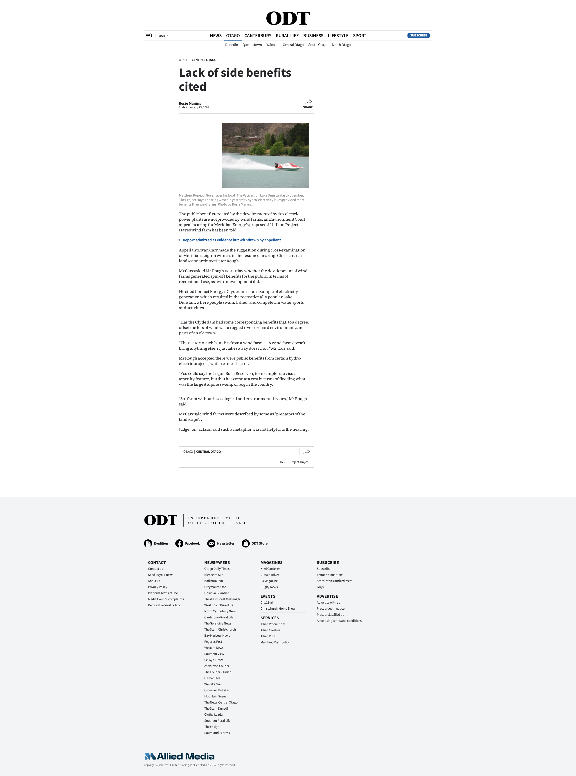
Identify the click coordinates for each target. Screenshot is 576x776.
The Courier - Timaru (218, 672)
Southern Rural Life (217, 720)
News (216, 35)
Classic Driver (270, 574)
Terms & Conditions (330, 574)
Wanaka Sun (213, 684)
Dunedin (231, 45)
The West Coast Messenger (222, 599)
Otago (233, 35)
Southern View (214, 654)
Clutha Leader (213, 714)
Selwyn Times (213, 660)
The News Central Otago (221, 702)
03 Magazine (269, 581)
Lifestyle (338, 35)
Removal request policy (164, 605)
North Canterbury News (220, 611)
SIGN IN (164, 36)
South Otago (317, 45)
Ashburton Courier (216, 666)
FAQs (320, 587)
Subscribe (418, 35)
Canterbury (257, 35)
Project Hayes (299, 462)
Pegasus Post (213, 641)
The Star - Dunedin (217, 708)
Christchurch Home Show (278, 608)
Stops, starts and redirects (334, 581)
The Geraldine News (217, 623)
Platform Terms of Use (163, 593)
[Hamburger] (149, 35)
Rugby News (269, 587)
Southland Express (217, 733)
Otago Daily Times (216, 568)
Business (313, 35)
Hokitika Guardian (216, 593)
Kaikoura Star (213, 581)
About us (154, 581)
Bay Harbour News (217, 635)
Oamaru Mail (213, 678)
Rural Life (287, 35)
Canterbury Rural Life (218, 617)
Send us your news (160, 574)
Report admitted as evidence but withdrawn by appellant (232, 240)
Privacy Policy (157, 587)
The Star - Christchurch (220, 629)
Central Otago (293, 45)
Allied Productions (273, 624)
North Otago (341, 45)
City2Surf (267, 602)
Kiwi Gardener (270, 568)
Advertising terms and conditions (339, 620)
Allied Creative (270, 630)
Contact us (155, 568)
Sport (359, 35)
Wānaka (272, 45)
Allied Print (268, 636)
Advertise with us (328, 602)
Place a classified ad (330, 614)
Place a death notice (330, 608)
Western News (213, 647)
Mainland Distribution (275, 642)
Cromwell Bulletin (216, 690)
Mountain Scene (215, 696)
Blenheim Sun (213, 574)
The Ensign (211, 726)
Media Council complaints (166, 599)
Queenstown (252, 45)
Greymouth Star (215, 587)
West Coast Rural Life (218, 605)
